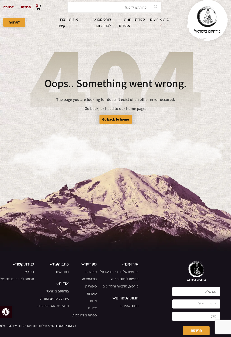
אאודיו (92, 308)
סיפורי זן (91, 286)
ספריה (140, 19)
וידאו (93, 300)
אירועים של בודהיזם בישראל (119, 271)
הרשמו (26, 7)
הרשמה (196, 330)
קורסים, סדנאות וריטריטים (121, 286)
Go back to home (115, 119)
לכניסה (8, 7)
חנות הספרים (129, 305)
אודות (73, 19)
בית (166, 19)
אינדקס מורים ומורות (54, 298)
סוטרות (92, 293)
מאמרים (91, 271)
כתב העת (62, 271)
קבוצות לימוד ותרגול (125, 279)
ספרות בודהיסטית (84, 315)
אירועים (156, 19)
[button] (6, 312)
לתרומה (14, 22)
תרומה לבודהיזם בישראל (17, 279)
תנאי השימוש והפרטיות (53, 305)
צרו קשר (28, 271)
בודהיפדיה (89, 279)
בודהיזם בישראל (57, 291)
